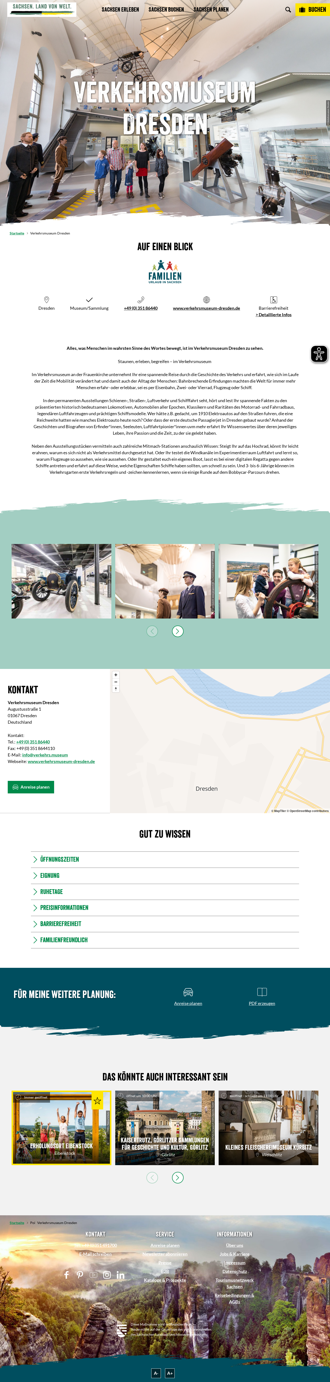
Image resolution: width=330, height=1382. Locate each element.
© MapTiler (278, 811)
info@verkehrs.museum (45, 754)
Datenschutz (234, 1271)
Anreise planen (165, 1245)
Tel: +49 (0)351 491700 (95, 1245)
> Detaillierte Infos (274, 314)
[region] (220, 741)
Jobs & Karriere (235, 1254)
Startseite (17, 233)
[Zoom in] (115, 674)
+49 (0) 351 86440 (141, 308)
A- (156, 1373)
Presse (165, 1262)
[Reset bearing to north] (115, 688)
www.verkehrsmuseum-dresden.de (206, 308)
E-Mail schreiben (95, 1254)
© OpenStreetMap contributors (308, 811)
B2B (165, 1271)
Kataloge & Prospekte (165, 1280)
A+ (170, 1373)
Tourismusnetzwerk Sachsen (234, 1283)
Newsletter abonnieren (165, 1254)
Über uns (234, 1245)
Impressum (234, 1262)
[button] (31, 787)
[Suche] (288, 9)
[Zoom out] (115, 681)
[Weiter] (178, 631)
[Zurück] (152, 631)
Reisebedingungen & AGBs (234, 1298)
